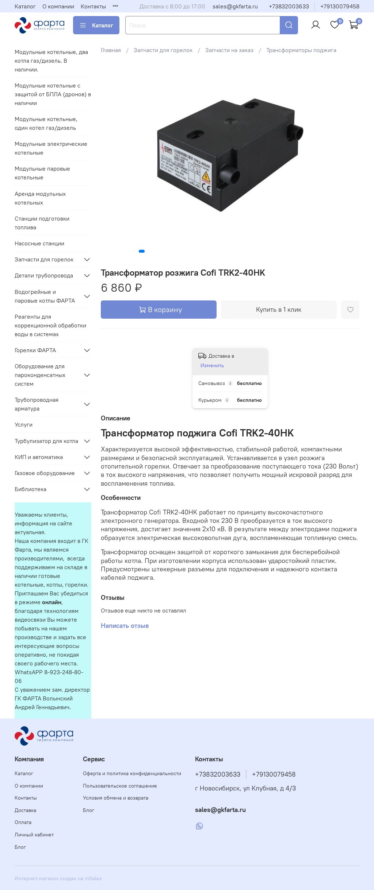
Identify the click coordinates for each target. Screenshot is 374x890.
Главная (111, 50)
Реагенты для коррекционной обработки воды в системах (50, 325)
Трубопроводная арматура (36, 404)
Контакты (93, 6)
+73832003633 (289, 6)
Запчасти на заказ (229, 50)
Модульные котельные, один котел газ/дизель (46, 123)
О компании (58, 6)
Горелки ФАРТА (35, 350)
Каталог (25, 6)
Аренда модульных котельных (40, 198)
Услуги (24, 424)
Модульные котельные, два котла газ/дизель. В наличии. (51, 60)
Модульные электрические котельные (51, 148)
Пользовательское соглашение (120, 785)
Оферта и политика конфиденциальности (132, 773)
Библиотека (30, 489)
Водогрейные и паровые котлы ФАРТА (45, 296)
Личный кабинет (34, 834)
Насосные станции (39, 243)
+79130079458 (339, 6)
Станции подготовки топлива (42, 223)
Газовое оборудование (45, 473)
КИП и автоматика (39, 456)
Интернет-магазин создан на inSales (58, 878)
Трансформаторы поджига (301, 50)
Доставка (25, 810)
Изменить (212, 365)
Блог (20, 847)
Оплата (23, 822)
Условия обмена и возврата (115, 797)
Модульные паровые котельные (42, 173)
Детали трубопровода (44, 275)
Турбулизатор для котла (46, 440)
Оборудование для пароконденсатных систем (40, 374)
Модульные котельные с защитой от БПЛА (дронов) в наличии (53, 94)
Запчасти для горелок (163, 50)
